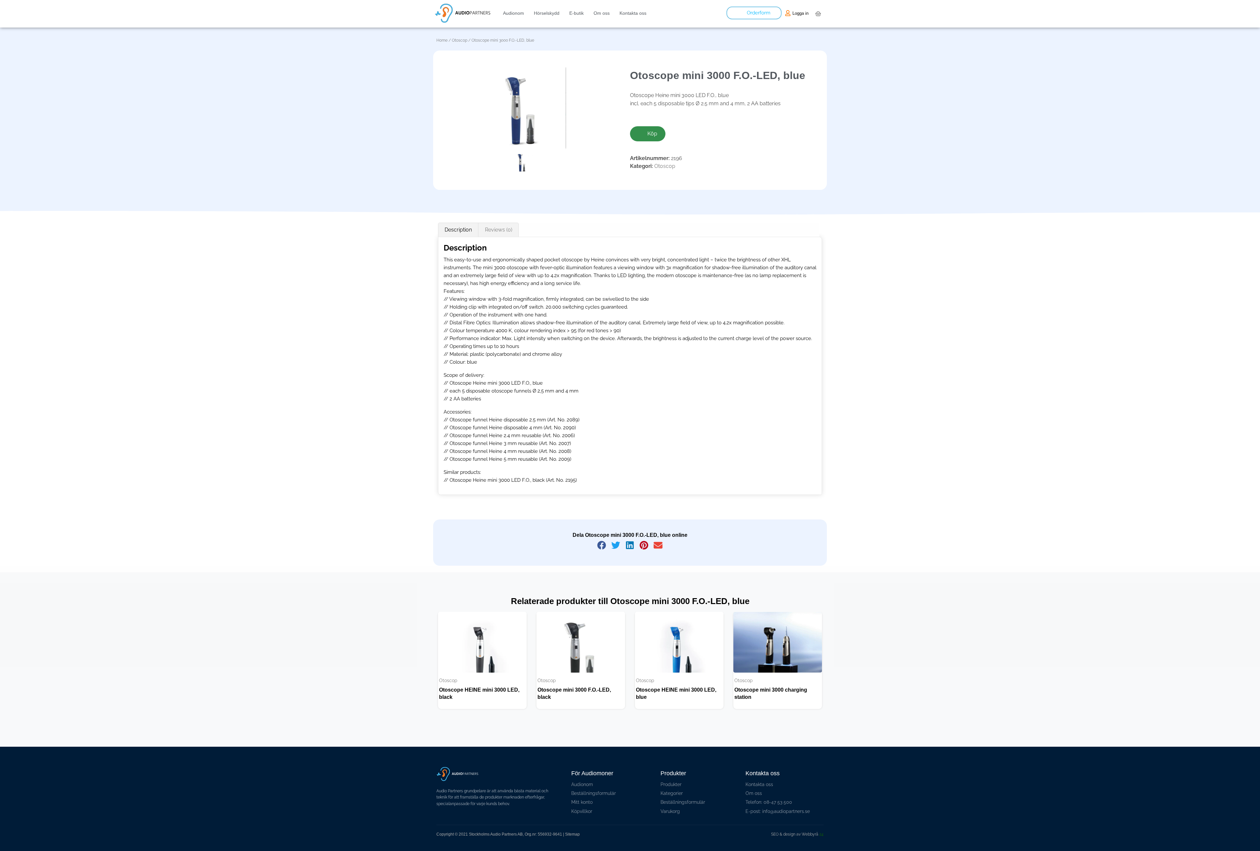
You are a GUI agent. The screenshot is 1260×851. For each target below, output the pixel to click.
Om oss (602, 13)
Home (442, 40)
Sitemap (572, 834)
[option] (482, 660)
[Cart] (818, 14)
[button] (602, 545)
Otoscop (459, 40)
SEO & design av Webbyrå (797, 834)
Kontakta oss (633, 13)
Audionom (513, 13)
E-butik (576, 13)
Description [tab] (458, 230)
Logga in (800, 13)
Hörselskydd (546, 13)
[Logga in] (788, 13)
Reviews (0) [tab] (498, 230)
